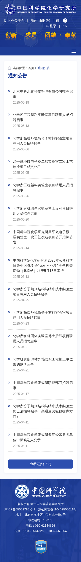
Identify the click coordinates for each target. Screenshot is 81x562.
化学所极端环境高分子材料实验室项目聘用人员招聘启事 (43, 140)
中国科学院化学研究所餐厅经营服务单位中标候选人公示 (43, 437)
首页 (31, 68)
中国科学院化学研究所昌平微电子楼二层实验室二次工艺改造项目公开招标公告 (43, 237)
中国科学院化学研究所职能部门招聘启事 (43, 385)
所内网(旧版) (40, 20)
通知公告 (44, 68)
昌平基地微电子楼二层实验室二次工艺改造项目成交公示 (43, 164)
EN (64, 26)
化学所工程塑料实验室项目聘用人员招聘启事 (43, 117)
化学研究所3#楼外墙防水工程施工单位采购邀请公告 (43, 361)
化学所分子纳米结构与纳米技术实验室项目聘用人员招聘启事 (43, 291)
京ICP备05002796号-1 (20, 509)
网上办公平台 (14, 20)
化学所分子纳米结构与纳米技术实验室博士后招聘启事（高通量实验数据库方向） (43, 411)
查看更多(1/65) (40, 464)
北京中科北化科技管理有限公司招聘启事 (43, 94)
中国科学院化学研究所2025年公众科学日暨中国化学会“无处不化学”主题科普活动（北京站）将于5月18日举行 (43, 266)
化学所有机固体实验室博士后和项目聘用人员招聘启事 (43, 211)
